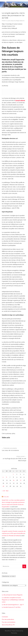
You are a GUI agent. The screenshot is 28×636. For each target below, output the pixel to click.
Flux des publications (8, 619)
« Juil (3, 490)
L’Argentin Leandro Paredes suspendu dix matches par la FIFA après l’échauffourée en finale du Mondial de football (14, 533)
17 (20, 480)
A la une (6, 497)
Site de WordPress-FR (8, 625)
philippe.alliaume (19, 20)
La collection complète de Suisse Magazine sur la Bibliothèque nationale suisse (13, 600)
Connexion (5, 617)
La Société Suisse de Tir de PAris (11, 607)
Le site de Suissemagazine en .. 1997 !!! (13, 604)
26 (3, 486)
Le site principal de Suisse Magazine (12, 595)
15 (13, 480)
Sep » (7, 490)
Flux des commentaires (8, 622)
